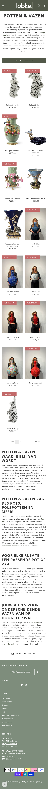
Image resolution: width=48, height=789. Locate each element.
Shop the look (7, 701)
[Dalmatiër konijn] (12, 85)
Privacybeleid (7, 726)
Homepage (6, 698)
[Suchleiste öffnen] (39, 5)
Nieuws (4, 708)
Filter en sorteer (24, 61)
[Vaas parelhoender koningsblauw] (12, 224)
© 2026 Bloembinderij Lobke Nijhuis (17, 782)
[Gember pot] (35, 271)
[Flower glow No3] (35, 317)
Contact (4, 705)
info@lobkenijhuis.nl (9, 744)
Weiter (37, 441)
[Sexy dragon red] (35, 363)
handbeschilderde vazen (12, 546)
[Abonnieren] (38, 672)
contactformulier (9, 644)
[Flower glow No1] (12, 317)
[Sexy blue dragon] (12, 271)
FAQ (3, 712)
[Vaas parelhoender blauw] (35, 178)
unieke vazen (34, 622)
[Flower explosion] (12, 363)
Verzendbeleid (7, 719)
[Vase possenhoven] (12, 130)
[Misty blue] (35, 224)
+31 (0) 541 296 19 (9, 746)
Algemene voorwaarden (11, 715)
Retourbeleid (6, 722)
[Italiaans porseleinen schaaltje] (35, 130)
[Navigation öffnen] (3, 5)
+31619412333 (17, 751)
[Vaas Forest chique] (12, 178)
